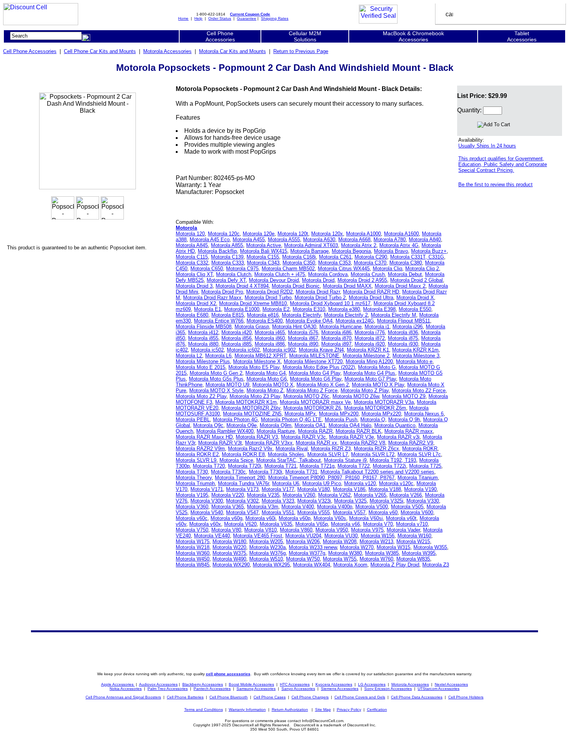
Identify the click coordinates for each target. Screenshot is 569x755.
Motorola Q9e (241, 425)
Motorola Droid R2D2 (269, 292)
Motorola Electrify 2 (346, 315)
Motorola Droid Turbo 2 (320, 297)
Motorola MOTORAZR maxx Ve (315, 402)
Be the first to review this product (495, 184)
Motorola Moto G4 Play (314, 373)
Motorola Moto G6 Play (315, 379)
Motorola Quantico (394, 425)
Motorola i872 (370, 338)
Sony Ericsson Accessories (388, 688)
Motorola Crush (368, 274)
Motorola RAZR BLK (358, 431)
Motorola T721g (317, 466)
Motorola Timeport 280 (240, 477)
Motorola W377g (307, 553)
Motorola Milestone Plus (203, 361)
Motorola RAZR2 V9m (200, 448)
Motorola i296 (407, 326)
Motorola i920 (370, 344)
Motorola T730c (228, 472)
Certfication (377, 709)
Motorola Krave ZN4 (321, 350)
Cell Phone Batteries (185, 697)
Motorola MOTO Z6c (306, 396)
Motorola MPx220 (381, 414)
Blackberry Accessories (202, 684)
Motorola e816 (263, 315)
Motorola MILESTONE (314, 356)
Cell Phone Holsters (465, 697)
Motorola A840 (425, 239)
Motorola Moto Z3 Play (255, 396)
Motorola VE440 (212, 536)
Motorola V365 (227, 507)
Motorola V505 (407, 507)
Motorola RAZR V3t (220, 443)
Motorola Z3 (435, 565)
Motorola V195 (192, 495)
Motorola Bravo (391, 251)
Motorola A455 (249, 239)
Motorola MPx (300, 414)
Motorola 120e (258, 234)
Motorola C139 (227, 257)
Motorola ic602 (243, 350)
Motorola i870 (336, 338)
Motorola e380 (344, 309)
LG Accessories (372, 684)
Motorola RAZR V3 (257, 437)
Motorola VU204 (303, 536)
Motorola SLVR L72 (372, 454)
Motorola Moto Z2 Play (201, 396)
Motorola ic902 (279, 350)
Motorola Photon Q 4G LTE (291, 419)
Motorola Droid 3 (194, 286)
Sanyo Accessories (298, 688)
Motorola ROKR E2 (197, 454)
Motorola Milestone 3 (415, 356)
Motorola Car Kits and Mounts (232, 51)
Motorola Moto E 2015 (200, 367)
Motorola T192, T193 (393, 460)
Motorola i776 (370, 332)
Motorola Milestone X (257, 361)
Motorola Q (372, 419)
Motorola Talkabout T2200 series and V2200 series (377, 472)
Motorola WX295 (271, 565)
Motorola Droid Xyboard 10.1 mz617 (330, 303)
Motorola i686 (336, 332)
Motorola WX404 (311, 565)
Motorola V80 (226, 530)
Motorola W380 (345, 553)
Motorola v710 (412, 524)
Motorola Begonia (351, 251)
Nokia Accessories (126, 688)
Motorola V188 (384, 489)
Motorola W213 (376, 541)
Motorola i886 (270, 344)
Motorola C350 (299, 263)
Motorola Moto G (377, 367)
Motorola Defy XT (226, 280)
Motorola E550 (415, 309)
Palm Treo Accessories (167, 688)
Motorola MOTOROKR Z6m (375, 408)
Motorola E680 (192, 315)
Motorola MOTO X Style (216, 390)
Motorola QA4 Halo (350, 425)
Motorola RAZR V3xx (269, 443)
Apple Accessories (118, 684)
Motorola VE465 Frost (257, 536)
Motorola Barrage (309, 251)
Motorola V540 (206, 512)
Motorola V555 (313, 512)
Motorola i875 (403, 338)
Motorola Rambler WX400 (225, 431)
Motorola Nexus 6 (424, 414)
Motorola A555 (284, 239)
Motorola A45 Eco (210, 239)
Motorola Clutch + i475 (279, 274)
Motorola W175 (192, 541)
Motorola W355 (430, 547)
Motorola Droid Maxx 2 (400, 286)
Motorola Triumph (195, 483)
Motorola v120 (360, 483)
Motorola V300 (206, 501)
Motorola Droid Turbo (268, 297)
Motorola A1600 (401, 234)
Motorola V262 (334, 495)
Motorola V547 (242, 512)
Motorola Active (263, 245)
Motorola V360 (192, 507)
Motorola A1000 (363, 234)
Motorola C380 (405, 263)
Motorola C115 (192, 257)
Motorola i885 (236, 344)
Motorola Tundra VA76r (243, 483)
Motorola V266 (405, 495)
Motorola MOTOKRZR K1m (246, 402)
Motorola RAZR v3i (398, 437)
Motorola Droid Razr (318, 292)
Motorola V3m (262, 507)
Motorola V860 (296, 530)
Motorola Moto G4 (265, 373)
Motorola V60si (366, 518)
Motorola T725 (425, 466)
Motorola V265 (370, 495)
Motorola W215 (413, 541)
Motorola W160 (414, 536)
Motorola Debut (405, 274)
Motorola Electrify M (393, 315)
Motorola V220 (227, 495)
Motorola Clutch (233, 274)
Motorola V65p (311, 524)
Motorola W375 (229, 553)
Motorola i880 (203, 344)
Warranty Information (247, 709)
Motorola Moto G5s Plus (216, 379)
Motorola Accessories (167, 51)
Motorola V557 (349, 512)
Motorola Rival (292, 448)
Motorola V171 (206, 489)
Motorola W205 (266, 541)
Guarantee (246, 18)
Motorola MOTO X (272, 385)
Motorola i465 (270, 332)
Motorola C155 (263, 257)
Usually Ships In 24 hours (487, 146)
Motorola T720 (209, 466)
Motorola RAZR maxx (408, 431)
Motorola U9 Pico (321, 483)
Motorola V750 (192, 530)
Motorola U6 (285, 483)
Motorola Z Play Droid (394, 565)
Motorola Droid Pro (222, 292)
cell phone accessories (228, 674)
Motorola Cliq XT (194, 274)
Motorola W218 (192, 547)
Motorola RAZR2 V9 (410, 443)
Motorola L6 (218, 356)
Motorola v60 (383, 512)
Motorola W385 (382, 553)
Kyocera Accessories (333, 684)
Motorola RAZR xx (316, 443)
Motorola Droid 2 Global (416, 280)
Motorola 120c (224, 234)
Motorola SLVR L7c (419, 454)
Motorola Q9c (208, 425)
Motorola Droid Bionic (296, 286)
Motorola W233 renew (313, 547)
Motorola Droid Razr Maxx (212, 297)
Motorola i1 (377, 326)
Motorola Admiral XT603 (311, 245)
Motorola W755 (339, 559)
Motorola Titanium (418, 477)
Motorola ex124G (355, 321)
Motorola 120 (190, 234)
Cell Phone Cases (270, 697)
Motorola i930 (403, 344)
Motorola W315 (393, 547)
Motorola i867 (303, 338)
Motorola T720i (244, 466)
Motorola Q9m (275, 425)
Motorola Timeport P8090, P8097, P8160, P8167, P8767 (331, 477)
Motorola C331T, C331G (417, 257)
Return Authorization (290, 709)
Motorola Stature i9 (345, 460)
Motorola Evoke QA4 (309, 321)
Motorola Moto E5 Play (253, 367)
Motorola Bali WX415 (263, 251)
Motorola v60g (226, 518)
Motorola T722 (354, 466)
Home (183, 18)
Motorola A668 (354, 239)
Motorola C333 (227, 263)
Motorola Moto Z (265, 390)
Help (198, 18)
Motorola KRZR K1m (415, 350)
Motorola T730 (192, 472)
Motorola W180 (229, 541)
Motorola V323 (278, 501)
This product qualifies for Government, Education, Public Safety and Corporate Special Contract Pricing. (502, 164)
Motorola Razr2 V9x (250, 448)
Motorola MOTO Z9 (403, 396)
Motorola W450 (192, 559)
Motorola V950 (331, 530)
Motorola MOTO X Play (378, 385)
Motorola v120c (396, 483)
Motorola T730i (265, 472)
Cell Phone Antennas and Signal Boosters (123, 697)
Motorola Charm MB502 (288, 268)
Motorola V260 (299, 495)
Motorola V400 (297, 507)
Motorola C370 (370, 263)
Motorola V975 (367, 530)
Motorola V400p (334, 507)
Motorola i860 (270, 338)
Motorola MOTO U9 (227, 385)
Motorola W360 (192, 553)
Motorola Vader (403, 530)
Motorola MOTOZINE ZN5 (252, 414)
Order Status (219, 18)
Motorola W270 (357, 547)
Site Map (323, 709)
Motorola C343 (263, 263)
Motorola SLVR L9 (196, 460)
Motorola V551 (278, 512)
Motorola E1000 (241, 309)
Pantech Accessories (212, 688)
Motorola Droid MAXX (347, 286)
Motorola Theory (194, 477)
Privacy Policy (349, 709)
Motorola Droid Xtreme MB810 (253, 303)
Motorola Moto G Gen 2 (216, 373)
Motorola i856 (236, 338)
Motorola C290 (371, 257)
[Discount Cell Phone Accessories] (40, 23)
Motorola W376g (267, 553)
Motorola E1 (207, 309)
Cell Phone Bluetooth (228, 697)
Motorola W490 (229, 559)
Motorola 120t (293, 234)
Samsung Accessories (256, 688)
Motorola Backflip (217, 251)
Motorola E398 (379, 309)
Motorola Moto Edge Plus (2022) (319, 367)
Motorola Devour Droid (274, 280)
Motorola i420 (236, 332)
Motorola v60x (205, 524)
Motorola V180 (313, 489)
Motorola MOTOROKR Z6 (312, 408)
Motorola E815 (227, 315)
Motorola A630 (319, 239)
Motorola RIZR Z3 (331, 448)
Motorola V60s (330, 518)
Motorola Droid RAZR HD (371, 292)
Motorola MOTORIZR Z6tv (250, 408)
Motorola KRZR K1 (368, 350)
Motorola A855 (227, 245)
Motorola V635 (276, 524)
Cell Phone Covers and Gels (359, 697)
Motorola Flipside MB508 (203, 326)
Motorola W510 (266, 559)
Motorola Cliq (387, 268)
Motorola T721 (280, 466)
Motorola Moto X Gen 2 (322, 385)
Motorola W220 (229, 547)
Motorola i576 (303, 332)
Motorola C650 (206, 268)
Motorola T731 (301, 472)
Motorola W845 (192, 565)
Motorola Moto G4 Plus (369, 373)
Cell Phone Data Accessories (416, 697)
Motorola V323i (314, 501)
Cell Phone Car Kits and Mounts (100, 51)
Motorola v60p (294, 518)
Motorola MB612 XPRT (260, 356)
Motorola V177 (278, 489)
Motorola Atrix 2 (358, 245)
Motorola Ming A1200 (369, 361)
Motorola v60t (401, 518)
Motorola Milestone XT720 (313, 361)
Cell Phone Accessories (30, 51)
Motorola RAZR (315, 431)
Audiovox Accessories (158, 684)
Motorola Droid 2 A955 (362, 280)
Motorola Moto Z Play (365, 390)
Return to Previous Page (300, 51)
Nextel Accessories (451, 684)
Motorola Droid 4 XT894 (242, 286)
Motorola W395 (418, 553)
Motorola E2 (276, 309)
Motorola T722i (389, 466)
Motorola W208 (339, 541)
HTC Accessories (295, 684)
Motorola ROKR (419, 448)
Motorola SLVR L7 (327, 454)
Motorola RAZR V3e (351, 437)
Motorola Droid (318, 280)
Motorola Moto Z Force (312, 390)
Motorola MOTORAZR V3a (384, 402)
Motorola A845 (192, 245)
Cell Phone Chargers (310, 697)
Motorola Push (341, 419)
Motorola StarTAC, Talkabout (288, 460)
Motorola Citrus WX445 (344, 268)
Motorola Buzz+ (429, 251)
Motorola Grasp (252, 326)
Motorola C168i (299, 257)
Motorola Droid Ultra (371, 297)
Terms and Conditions (203, 709)
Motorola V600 (417, 512)
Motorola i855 (203, 338)
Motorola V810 (260, 530)
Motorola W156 (377, 536)
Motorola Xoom (350, 565)
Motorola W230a (267, 547)
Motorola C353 (334, 263)
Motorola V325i (386, 501)
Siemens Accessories (339, 688)
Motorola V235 (263, 495)
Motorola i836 (403, 332)
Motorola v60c (191, 518)
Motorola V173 (242, 489)
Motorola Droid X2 (196, 303)
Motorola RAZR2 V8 (362, 443)
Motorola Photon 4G (235, 419)
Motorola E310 (309, 309)
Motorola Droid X (415, 297)
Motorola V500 (371, 507)
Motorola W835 (413, 559)
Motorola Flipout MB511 (403, 321)
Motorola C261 (335, 257)
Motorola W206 (303, 541)
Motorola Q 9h (404, 419)
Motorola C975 (242, 268)
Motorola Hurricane (340, 326)
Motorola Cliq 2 (422, 268)
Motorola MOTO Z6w (355, 396)
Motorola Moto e (414, 361)
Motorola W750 (303, 559)
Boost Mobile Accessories (251, 684)
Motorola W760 (376, 559)
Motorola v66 (345, 524)
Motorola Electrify (301, 315)
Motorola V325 (350, 501)
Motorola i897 (336, 344)
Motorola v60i (260, 518)
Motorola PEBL (193, 419)
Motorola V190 (420, 489)
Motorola (186, 228)
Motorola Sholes (286, 454)
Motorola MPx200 (338, 414)
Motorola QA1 (310, 425)
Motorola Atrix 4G (398, 245)
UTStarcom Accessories (438, 688)
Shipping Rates (274, 18)
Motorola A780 (390, 239)
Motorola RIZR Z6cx (376, 448)
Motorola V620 (240, 524)
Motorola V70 (378, 524)
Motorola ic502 (207, 350)
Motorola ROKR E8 (243, 454)
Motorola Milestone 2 (366, 356)
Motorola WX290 (231, 565)
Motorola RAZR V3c (303, 437)
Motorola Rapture (276, 431)
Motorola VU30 (341, 536)
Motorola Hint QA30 (294, 326)
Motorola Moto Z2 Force (419, 390)
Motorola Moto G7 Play (370, 379)
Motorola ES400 (265, 321)
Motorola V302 (242, 501)
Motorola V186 (349, 489)
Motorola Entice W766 (218, 321)
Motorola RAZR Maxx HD (204, 437)
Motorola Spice (236, 460)
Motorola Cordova (328, 274)
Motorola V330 (422, 501)
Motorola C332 (192, 263)
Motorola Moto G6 (267, 379)
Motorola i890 (303, 344)
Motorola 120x (327, 234)
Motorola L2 (189, 356)
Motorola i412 (203, 332)
